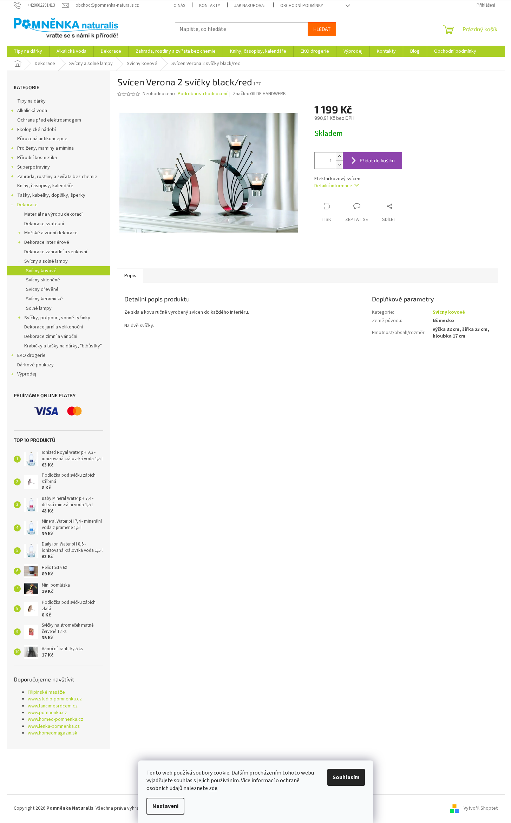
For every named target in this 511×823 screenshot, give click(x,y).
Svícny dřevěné (42, 289)
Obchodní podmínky (301, 5)
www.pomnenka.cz (47, 713)
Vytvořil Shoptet (481, 808)
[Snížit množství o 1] (339, 165)
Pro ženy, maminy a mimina (45, 148)
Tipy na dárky (31, 101)
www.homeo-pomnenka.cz (55, 719)
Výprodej (26, 374)
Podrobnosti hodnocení (202, 94)
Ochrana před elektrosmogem (49, 120)
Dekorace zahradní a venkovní (55, 251)
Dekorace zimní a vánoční (50, 336)
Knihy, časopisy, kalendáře (45, 185)
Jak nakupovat (250, 5)
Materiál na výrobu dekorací (53, 214)
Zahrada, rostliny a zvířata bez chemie (57, 176)
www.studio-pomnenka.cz (55, 699)
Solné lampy (39, 308)
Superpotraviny (33, 167)
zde (213, 788)
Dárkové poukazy (35, 364)
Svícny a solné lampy (46, 261)
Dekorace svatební (44, 223)
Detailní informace (333, 185)
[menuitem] (28, 51)
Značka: (259, 93)
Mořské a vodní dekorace (51, 232)
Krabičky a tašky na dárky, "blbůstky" (63, 346)
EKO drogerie (31, 355)
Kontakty (209, 5)
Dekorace (27, 204)
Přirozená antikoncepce (42, 138)
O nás (179, 5)
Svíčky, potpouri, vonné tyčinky (57, 317)
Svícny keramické (44, 298)
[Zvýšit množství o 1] (339, 156)
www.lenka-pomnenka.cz (54, 726)
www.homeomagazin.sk (52, 733)
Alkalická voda (32, 110)
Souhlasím (346, 777)
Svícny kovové (41, 270)
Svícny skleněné (43, 279)
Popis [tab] (130, 275)
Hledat (321, 29)
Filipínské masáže (46, 692)
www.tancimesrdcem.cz (53, 706)
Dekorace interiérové (46, 242)
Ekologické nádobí (36, 129)
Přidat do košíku (377, 160)
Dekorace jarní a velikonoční (53, 327)
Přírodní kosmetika (37, 157)
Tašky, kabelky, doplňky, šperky (51, 195)
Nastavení (165, 806)
